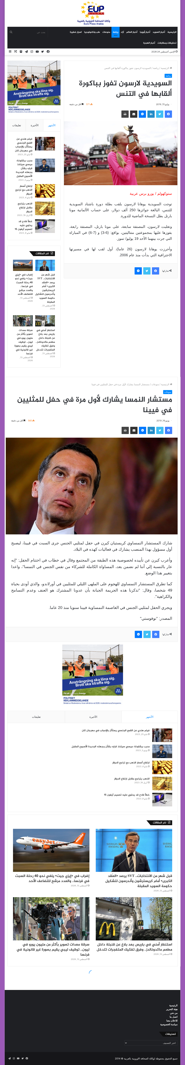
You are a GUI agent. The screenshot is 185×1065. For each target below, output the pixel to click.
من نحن (174, 1012)
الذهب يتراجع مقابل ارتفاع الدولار (25, 208)
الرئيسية (171, 32)
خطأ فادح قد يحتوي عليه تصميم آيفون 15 (23, 225)
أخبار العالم (131, 32)
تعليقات (16, 125)
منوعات (106, 32)
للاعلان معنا (172, 1020)
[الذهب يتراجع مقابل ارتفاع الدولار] (45, 208)
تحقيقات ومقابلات (167, 43)
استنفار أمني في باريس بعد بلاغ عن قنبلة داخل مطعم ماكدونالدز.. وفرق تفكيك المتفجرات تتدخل (45, 340)
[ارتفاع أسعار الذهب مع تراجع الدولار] (45, 191)
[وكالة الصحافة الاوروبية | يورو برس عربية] (92, 13)
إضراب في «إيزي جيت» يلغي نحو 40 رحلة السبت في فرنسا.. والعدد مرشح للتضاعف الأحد (24, 284)
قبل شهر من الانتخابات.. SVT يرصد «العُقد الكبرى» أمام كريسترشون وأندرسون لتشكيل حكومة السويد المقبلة (45, 288)
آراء (122, 32)
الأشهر (51, 125)
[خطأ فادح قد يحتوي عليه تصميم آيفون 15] (45, 226)
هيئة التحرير (172, 1009)
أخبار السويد (159, 32)
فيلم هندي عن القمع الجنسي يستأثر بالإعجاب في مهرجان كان (23, 145)
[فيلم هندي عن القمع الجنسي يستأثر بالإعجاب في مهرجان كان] (45, 143)
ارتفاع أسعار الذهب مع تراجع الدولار (23, 190)
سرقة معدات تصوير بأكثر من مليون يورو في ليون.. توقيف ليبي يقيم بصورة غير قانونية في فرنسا (23, 342)
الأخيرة (34, 125)
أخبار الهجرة (149, 43)
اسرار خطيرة (76, 32)
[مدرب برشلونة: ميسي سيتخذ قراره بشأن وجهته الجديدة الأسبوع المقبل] (45, 165)
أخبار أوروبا (145, 32)
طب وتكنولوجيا (92, 32)
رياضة (115, 32)
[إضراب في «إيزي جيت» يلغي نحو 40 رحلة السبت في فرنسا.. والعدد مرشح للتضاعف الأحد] (23, 265)
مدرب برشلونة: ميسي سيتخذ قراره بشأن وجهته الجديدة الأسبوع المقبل (24, 168)
